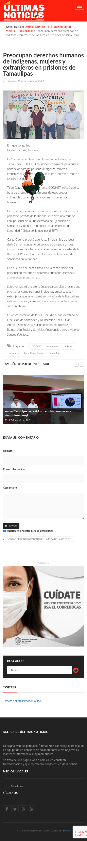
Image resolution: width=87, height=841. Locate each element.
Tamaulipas (55, 353)
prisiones (14, 353)
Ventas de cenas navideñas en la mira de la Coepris (39, 539)
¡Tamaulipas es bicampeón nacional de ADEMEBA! (35, 415)
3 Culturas (17, 786)
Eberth (66, 830)
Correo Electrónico (13, 469)
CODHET (37, 346)
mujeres (68, 346)
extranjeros (53, 346)
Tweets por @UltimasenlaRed (22, 701)
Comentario (10, 488)
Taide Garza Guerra (34, 353)
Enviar (13, 526)
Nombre (8, 451)
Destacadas (26, 31)
